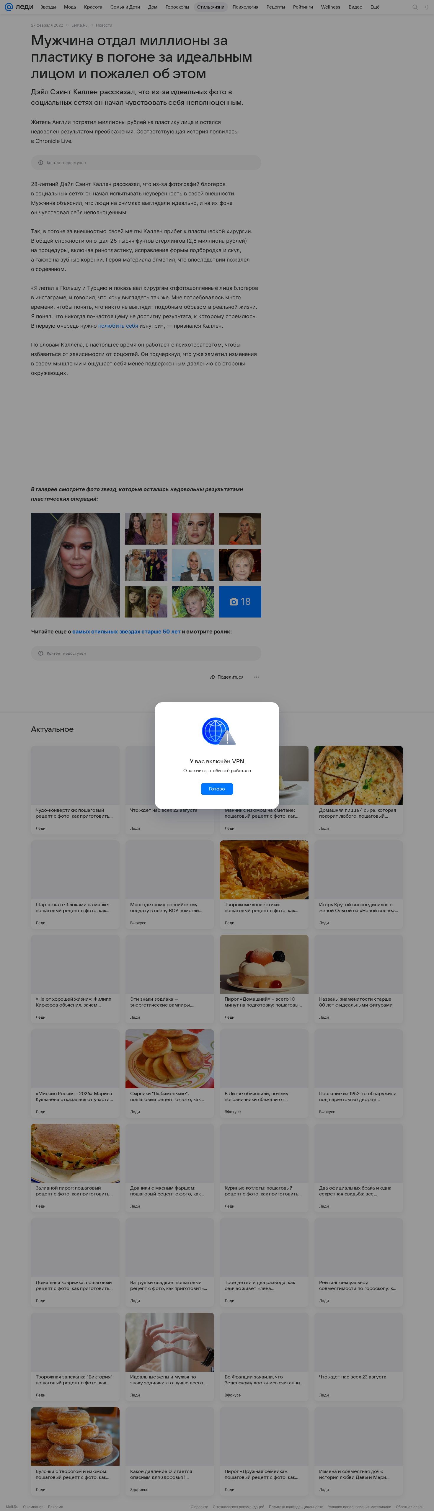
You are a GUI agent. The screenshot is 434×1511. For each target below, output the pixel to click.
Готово (217, 789)
